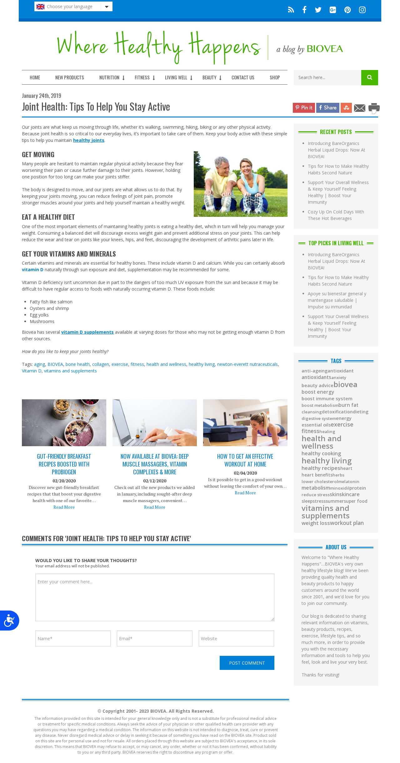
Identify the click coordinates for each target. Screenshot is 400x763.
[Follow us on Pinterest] (348, 9)
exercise (120, 364)
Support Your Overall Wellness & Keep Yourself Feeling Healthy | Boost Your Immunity (338, 192)
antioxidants (316, 377)
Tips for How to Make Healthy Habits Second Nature (338, 169)
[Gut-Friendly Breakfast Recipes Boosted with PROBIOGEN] (64, 427)
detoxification (337, 412)
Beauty (209, 77)
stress (319, 501)
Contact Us (243, 77)
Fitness (142, 77)
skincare (349, 494)
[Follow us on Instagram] (360, 9)
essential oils (316, 425)
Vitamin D (32, 371)
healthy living (202, 364)
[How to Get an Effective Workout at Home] (245, 428)
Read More (64, 507)
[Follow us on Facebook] (304, 9)
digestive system (319, 418)
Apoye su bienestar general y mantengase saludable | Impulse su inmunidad (337, 300)
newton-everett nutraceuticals (247, 364)
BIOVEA (55, 364)
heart (346, 468)
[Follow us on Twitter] (318, 9)
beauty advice (317, 385)
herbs (338, 475)
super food (356, 501)
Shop (275, 77)
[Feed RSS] (291, 9)
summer (335, 501)
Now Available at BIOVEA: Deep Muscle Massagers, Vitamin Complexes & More (155, 464)
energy (344, 418)
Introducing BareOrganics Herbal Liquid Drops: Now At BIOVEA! (336, 149)
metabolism (316, 487)
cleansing (312, 412)
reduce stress (316, 495)
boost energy (318, 392)
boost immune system (327, 398)
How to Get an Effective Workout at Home (245, 460)
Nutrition (109, 77)
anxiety (338, 378)
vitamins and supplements (70, 371)
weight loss (316, 523)
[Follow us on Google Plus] (333, 9)
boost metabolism (320, 405)
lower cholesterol (320, 482)
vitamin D (32, 269)
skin (334, 494)
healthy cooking (321, 453)
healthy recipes (321, 468)
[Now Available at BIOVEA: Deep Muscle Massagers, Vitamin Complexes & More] (154, 428)
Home (35, 77)
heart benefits (317, 475)
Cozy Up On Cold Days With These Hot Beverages (336, 215)
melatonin (348, 482)
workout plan (347, 523)
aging (39, 364)
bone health (78, 364)
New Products (69, 77)
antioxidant (341, 370)
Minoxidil (339, 488)
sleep (307, 501)
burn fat (348, 405)
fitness (137, 364)
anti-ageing (315, 371)
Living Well (176, 77)
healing (327, 432)
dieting (360, 412)
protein (357, 488)
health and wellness (166, 364)
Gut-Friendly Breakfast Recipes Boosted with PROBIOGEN (64, 464)
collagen (100, 364)
